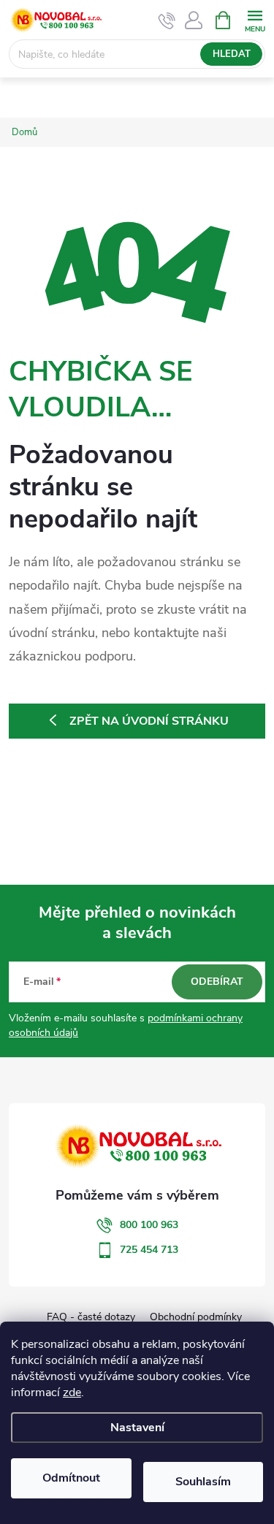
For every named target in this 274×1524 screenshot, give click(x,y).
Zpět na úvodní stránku (149, 721)
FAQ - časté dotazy (91, 1317)
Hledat (232, 54)
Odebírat (217, 981)
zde (72, 1392)
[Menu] (254, 19)
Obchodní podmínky (196, 1317)
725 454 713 (149, 1250)
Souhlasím (203, 1482)
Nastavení (137, 1428)
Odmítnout (71, 1478)
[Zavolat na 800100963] (167, 20)
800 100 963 (149, 1225)
